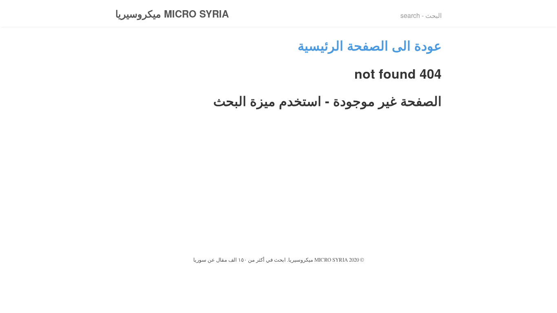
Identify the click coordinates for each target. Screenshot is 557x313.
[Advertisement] (278, 193)
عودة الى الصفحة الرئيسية (370, 45)
